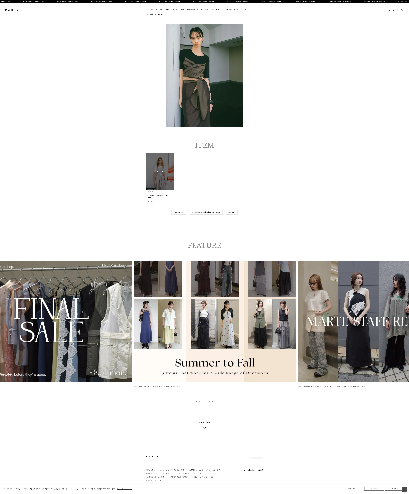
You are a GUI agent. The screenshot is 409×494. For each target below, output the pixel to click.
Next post (231, 212)
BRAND (166, 10)
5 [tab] (209, 401)
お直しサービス (199, 473)
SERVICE (219, 10)
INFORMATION (228, 10)
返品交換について (152, 473)
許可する (374, 489)
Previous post (179, 212)
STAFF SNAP (191, 10)
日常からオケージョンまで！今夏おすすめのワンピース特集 (160, 386)
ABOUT (236, 10)
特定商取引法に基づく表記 (178, 477)
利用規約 (194, 477)
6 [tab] (212, 401)
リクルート (159, 480)
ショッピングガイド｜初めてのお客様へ (172, 470)
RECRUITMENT (245, 10)
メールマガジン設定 (213, 470)
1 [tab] (196, 401)
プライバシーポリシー (124, 489)
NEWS (207, 10)
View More (204, 422)
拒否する (395, 489)
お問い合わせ (150, 470)
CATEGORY (174, 10)
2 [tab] (199, 401)
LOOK (212, 10)
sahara (154, 191)
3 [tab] (202, 401)
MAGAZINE (200, 10)
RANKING (182, 10)
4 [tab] (206, 401)
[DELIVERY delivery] (204, 1)
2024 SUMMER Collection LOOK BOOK (206, 212)
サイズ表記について (168, 473)
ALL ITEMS (159, 10)
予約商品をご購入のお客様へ (156, 477)
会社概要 (149, 480)
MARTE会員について (196, 470)
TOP (147, 15)
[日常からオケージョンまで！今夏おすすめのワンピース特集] (218, 321)
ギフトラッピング (184, 473)
